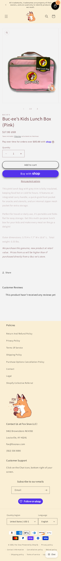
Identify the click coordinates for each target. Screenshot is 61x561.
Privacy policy (47, 545)
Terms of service (33, 554)
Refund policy (51, 550)
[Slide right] (37, 108)
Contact (10, 368)
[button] (6, 16)
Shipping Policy (14, 354)
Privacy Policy (13, 340)
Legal (9, 376)
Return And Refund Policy (19, 333)
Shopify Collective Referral (19, 383)
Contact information (15, 550)
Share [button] (8, 272)
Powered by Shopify (30, 545)
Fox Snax (18, 545)
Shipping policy (17, 554)
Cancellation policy (35, 550)
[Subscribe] (46, 490)
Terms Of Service (14, 347)
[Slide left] (23, 108)
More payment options (30, 181)
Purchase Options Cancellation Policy (25, 361)
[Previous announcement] (5, 4)
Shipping (17, 136)
